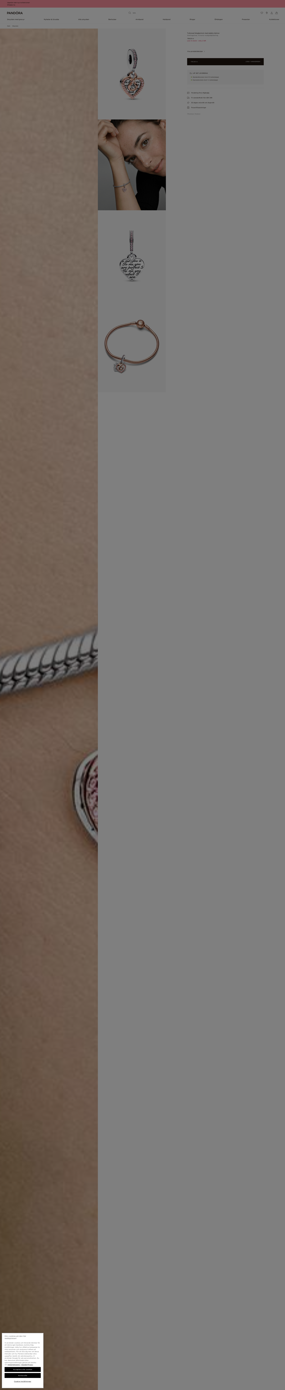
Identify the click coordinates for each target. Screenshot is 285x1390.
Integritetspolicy (14, 1365)
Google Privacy (27, 1365)
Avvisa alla (22, 1375)
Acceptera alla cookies (22, 1369)
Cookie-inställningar (22, 1381)
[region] (23, 1360)
